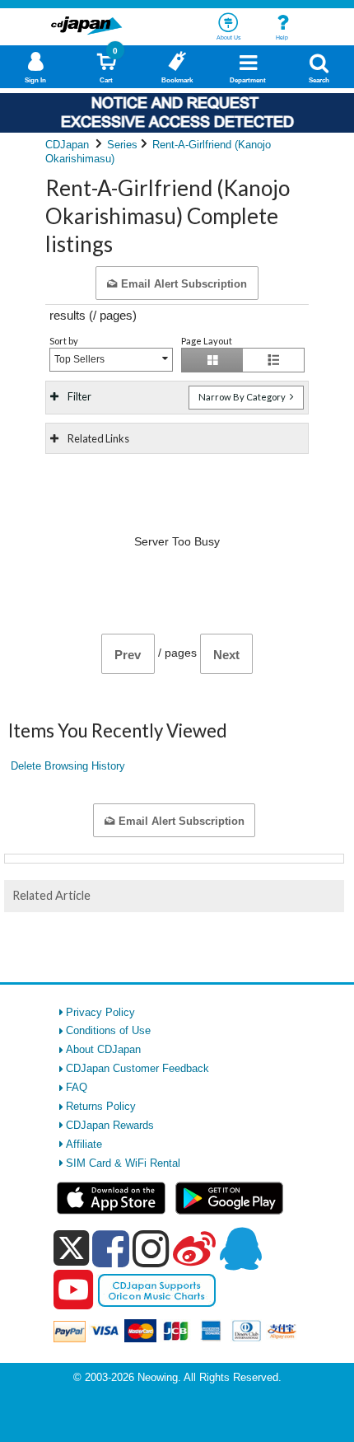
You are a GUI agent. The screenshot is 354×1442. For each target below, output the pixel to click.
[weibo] (194, 1248)
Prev (127, 655)
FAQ (76, 1087)
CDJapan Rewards (110, 1125)
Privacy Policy (100, 1012)
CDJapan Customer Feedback (137, 1068)
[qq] (240, 1248)
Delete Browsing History (68, 766)
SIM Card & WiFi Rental (123, 1163)
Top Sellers (79, 359)
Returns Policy (101, 1106)
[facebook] (110, 1248)
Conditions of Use (108, 1030)
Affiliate (84, 1144)
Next (226, 655)
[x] (71, 1249)
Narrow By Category (242, 396)
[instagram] (151, 1248)
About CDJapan (103, 1049)
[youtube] (73, 1290)
